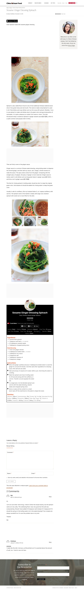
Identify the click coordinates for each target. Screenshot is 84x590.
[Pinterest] (73, 3)
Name (9, 473)
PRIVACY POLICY (71, 587)
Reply (50, 496)
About (76, 587)
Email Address (42, 565)
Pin (31, 326)
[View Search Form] (76, 3)
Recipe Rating (10, 446)
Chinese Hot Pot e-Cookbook (57, 587)
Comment (10, 452)
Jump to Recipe (12, 21)
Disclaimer (66, 587)
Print (24, 326)
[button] (55, 14)
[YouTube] (74, 3)
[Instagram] (69, 3)
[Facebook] (71, 3)
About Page (71, 45)
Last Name (40, 571)
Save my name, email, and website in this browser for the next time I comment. (28, 477)
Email (33, 473)
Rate (36, 326)
